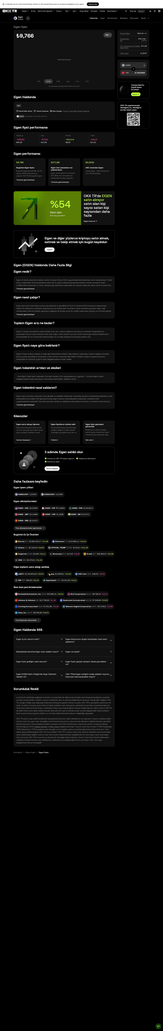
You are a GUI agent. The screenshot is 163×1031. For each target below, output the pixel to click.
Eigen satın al (89, 221)
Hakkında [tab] (94, 18)
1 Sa (38, 81)
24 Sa (48, 81)
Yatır (67, 11)
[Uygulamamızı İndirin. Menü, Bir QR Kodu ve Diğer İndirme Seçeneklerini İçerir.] (150, 11)
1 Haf (58, 81)
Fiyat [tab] (102, 18)
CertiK (21, 116)
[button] (126, 11)
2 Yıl (86, 81)
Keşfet (24, 11)
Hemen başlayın (23, 440)
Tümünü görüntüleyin (25, 180)
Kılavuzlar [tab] (134, 18)
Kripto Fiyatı (30, 752)
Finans (58, 11)
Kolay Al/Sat (84, 11)
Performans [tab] (112, 18)
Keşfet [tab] (144, 18)
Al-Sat (33, 11)
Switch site (93, 4)
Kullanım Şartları (40, 727)
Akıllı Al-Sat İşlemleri (45, 11)
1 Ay (67, 81)
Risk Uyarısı (54, 727)
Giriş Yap (133, 11)
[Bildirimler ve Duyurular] (155, 11)
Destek (102, 11)
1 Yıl (77, 81)
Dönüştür (94, 11)
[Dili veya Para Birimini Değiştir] (159, 11)
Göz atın (89, 440)
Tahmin (54, 440)
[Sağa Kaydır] (148, 18)
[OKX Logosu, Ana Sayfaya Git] (10, 11)
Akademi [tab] (124, 18)
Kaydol (141, 11)
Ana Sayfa (18, 752)
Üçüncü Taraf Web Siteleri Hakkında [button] (76, 111)
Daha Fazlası (111, 11)
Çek (74, 11)
